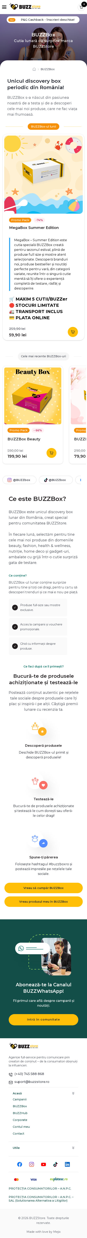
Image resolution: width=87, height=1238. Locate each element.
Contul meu (21, 1127)
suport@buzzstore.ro (31, 1082)
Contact (18, 1133)
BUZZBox (20, 1106)
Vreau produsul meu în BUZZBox (43, 901)
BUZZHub (20, 1113)
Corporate (20, 1120)
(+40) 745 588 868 (28, 1074)
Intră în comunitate (43, 1019)
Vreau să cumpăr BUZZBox (43, 888)
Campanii (20, 1099)
